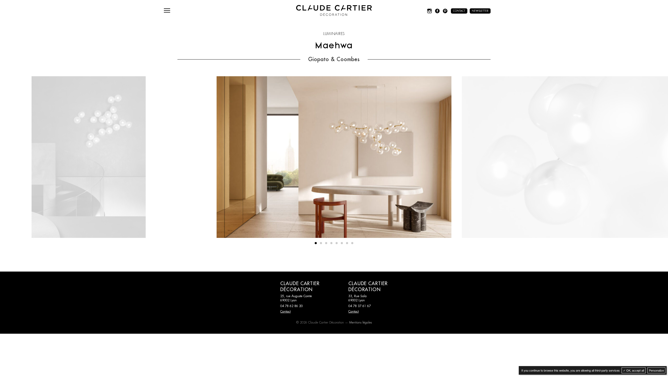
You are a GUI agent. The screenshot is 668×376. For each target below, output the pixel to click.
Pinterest (445, 11)
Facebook (437, 11)
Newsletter (480, 11)
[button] (316, 243)
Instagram (429, 11)
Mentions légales (360, 322)
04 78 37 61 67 (359, 306)
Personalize (656, 370)
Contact (459, 11)
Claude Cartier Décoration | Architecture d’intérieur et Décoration (334, 10)
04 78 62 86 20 (291, 306)
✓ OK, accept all (633, 370)
